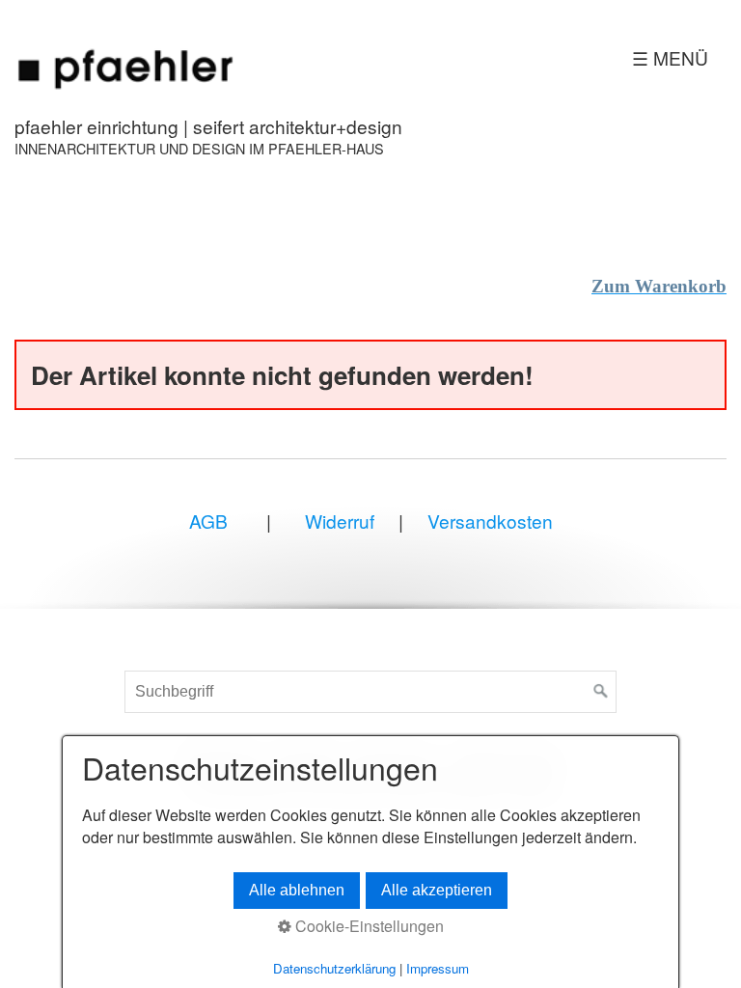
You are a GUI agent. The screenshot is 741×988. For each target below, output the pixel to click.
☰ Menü (670, 57)
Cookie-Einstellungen (367, 926)
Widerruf (337, 521)
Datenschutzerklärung (334, 968)
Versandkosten (490, 521)
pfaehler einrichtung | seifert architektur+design (208, 126)
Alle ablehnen (296, 890)
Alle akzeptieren (436, 890)
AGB (208, 521)
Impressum (437, 968)
